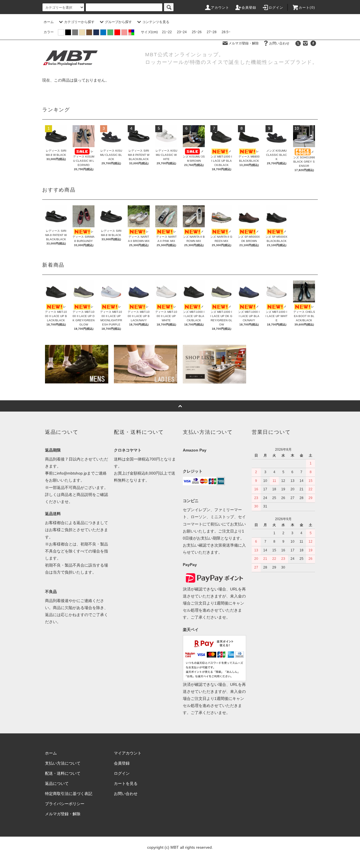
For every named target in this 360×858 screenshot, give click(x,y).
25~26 (197, 32)
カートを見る (126, 783)
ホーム (49, 22)
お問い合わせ (279, 43)
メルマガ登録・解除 (243, 43)
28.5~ (226, 32)
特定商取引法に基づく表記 (68, 793)
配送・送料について (62, 773)
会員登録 (249, 8)
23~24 (182, 32)
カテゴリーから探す (79, 22)
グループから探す (118, 22)
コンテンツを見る (155, 22)
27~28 (212, 32)
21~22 (167, 32)
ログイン (276, 8)
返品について (57, 783)
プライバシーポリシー (64, 803)
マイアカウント (127, 753)
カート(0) (307, 8)
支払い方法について (62, 763)
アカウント (220, 8)
